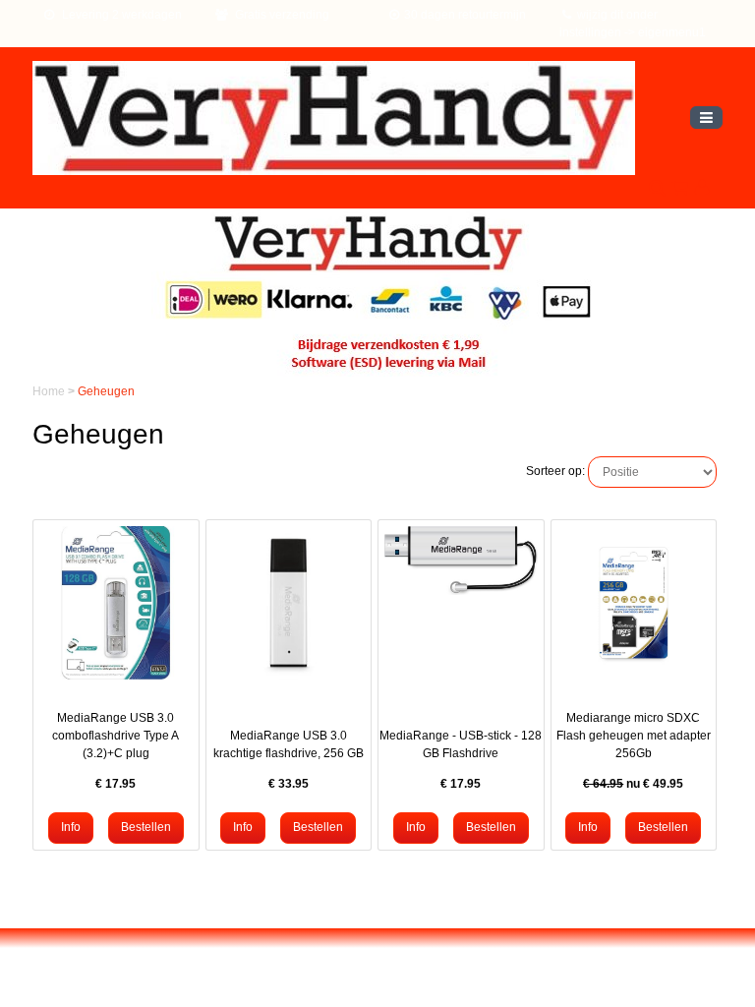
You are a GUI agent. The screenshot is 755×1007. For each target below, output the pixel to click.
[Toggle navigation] (706, 117)
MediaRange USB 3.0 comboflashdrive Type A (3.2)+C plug (115, 735)
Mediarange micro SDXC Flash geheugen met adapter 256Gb (633, 735)
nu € (633, 784)
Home (50, 391)
